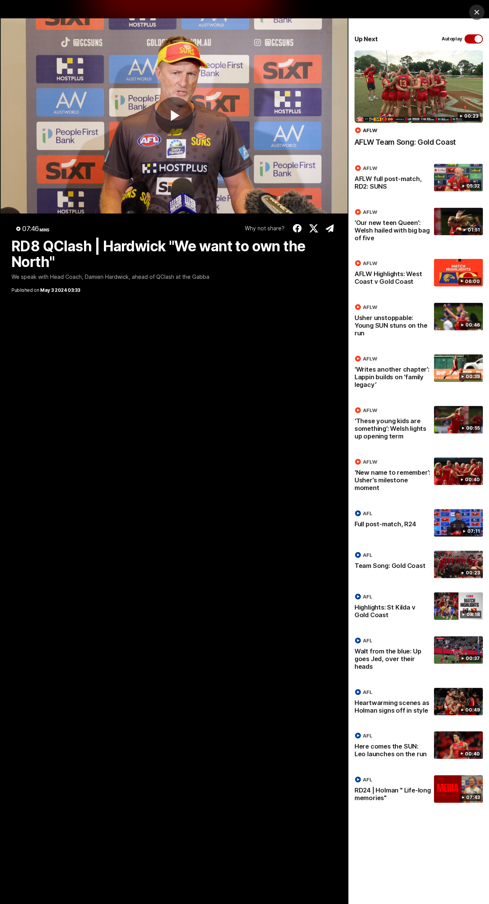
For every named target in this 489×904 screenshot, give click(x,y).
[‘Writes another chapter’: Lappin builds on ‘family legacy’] (419, 373)
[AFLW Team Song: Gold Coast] (419, 102)
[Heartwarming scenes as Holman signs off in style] (419, 702)
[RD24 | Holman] (419, 790)
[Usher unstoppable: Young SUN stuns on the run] (419, 321)
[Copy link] (330, 228)
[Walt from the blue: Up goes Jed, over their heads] (419, 655)
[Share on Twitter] (314, 228)
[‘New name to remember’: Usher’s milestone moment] (419, 476)
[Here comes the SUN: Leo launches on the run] (419, 746)
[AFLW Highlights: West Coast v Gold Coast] (419, 273)
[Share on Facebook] (297, 228)
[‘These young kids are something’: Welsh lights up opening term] (419, 424)
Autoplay (452, 39)
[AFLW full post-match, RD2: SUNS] (419, 178)
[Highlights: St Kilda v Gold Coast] (419, 607)
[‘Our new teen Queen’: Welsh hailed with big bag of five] (419, 226)
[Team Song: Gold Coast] (419, 564)
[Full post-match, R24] (419, 523)
